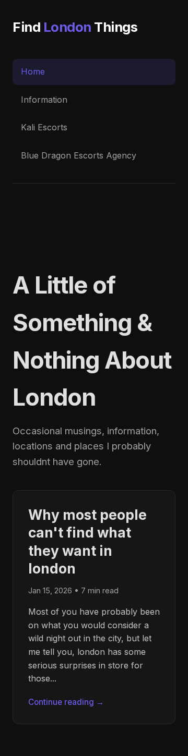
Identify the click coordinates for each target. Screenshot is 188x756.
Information (44, 99)
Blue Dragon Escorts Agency (78, 155)
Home (33, 71)
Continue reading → (66, 702)
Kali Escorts (44, 127)
